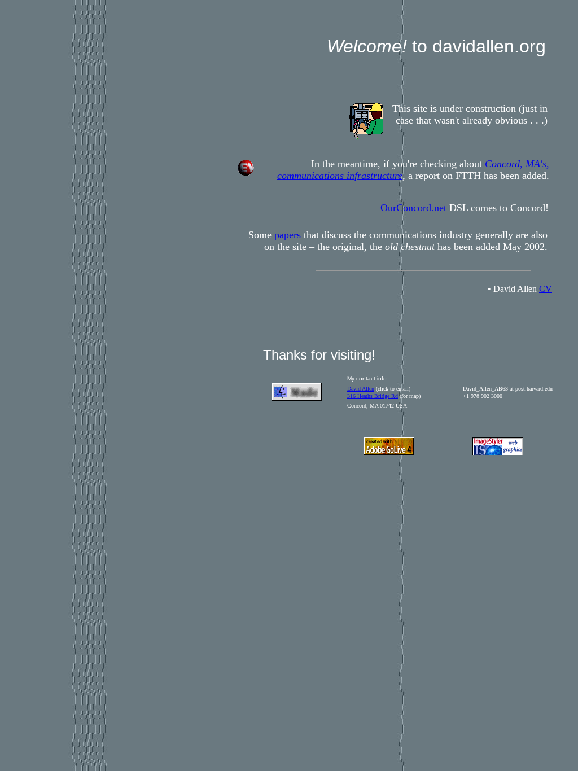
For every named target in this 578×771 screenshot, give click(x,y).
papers (287, 234)
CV (545, 288)
